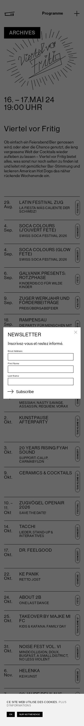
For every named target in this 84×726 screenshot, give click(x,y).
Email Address (15, 351)
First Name (13, 363)
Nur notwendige (29, 714)
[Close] (75, 332)
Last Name (13, 376)
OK (11, 714)
